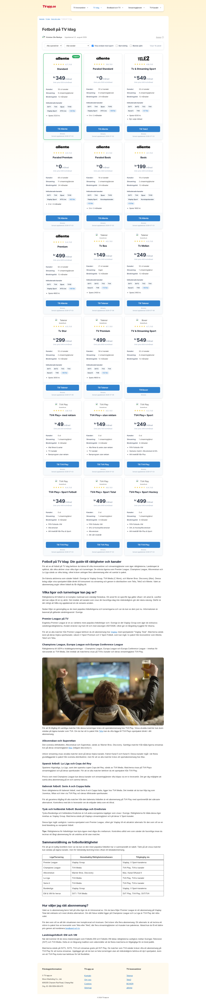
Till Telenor (103, 303)
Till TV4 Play (62, 464)
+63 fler (72, 199)
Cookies (88, 984)
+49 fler (113, 111)
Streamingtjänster (135, 8)
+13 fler (90, 203)
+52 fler (105, 373)
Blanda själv (138, 46)
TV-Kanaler (154, 8)
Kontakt (87, 976)
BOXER (129, 984)
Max (70, 748)
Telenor (129, 976)
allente (129, 988)
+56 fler (72, 289)
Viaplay (114, 632)
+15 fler (105, 288)
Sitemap (88, 988)
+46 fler (145, 288)
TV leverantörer (79, 8)
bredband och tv (72, 928)
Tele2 (128, 980)
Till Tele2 (143, 129)
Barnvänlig (123, 46)
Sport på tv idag (55, 19)
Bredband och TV (114, 8)
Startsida (41, 19)
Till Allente (62, 129)
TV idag (96, 8)
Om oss (87, 980)
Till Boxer (143, 390)
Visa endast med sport (104, 46)
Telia (101, 731)
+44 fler (72, 111)
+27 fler (145, 111)
